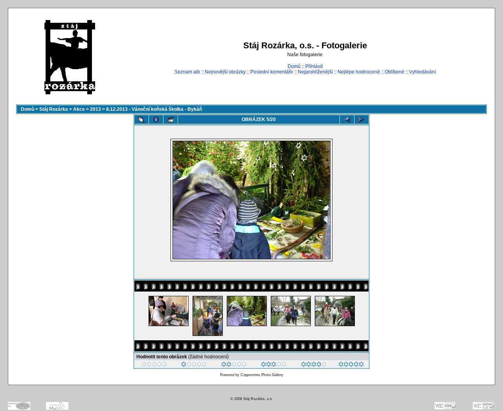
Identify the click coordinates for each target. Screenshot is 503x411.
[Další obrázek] (361, 119)
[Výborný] (314, 365)
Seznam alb (187, 72)
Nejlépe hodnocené (359, 72)
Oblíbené (394, 72)
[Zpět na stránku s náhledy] (141, 119)
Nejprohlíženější (315, 72)
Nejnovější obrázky (225, 72)
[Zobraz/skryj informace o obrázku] (156, 119)
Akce (79, 109)
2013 (95, 109)
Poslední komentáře (271, 72)
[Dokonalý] (351, 365)
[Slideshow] (170, 119)
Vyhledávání (422, 72)
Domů (294, 66)
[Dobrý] (273, 365)
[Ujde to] (234, 365)
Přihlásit (314, 66)
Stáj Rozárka (53, 109)
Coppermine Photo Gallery (261, 375)
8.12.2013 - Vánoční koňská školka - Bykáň (154, 109)
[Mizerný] (194, 365)
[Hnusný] (154, 365)
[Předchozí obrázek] (347, 119)
